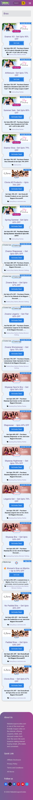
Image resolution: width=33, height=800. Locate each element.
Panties (24, 54)
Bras (15, 54)
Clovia (11, 201)
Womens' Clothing (24, 270)
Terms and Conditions (15, 768)
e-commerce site (21, 201)
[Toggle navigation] (30, 3)
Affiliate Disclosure (14, 760)
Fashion (19, 54)
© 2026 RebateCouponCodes (15, 792)
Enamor (11, 54)
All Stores (10, 772)
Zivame (8, 270)
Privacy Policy (12, 764)
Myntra (8, 586)
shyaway (11, 406)
